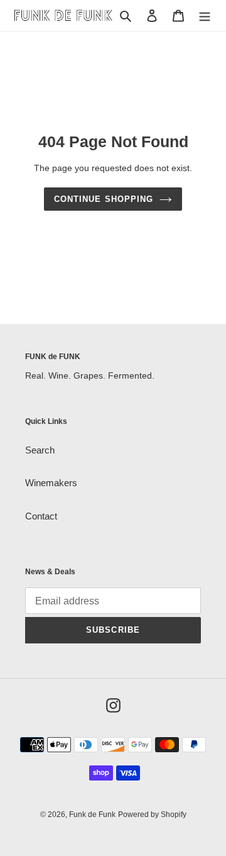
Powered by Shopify (152, 814)
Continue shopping (103, 199)
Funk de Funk (92, 814)
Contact (41, 516)
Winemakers (51, 482)
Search (40, 450)
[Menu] (204, 15)
